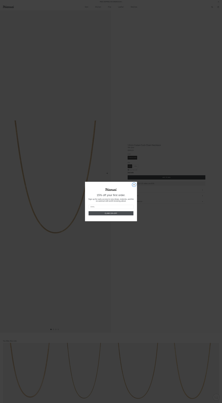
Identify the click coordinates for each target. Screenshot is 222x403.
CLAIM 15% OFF (111, 213)
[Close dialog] (134, 185)
